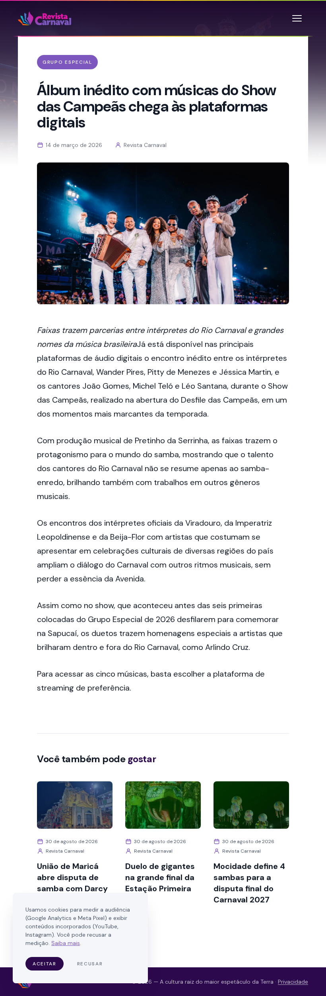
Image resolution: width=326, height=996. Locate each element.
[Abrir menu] (297, 18)
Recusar (90, 964)
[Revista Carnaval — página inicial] (44, 18)
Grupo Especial (67, 62)
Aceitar (44, 964)
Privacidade (293, 981)
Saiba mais (65, 943)
